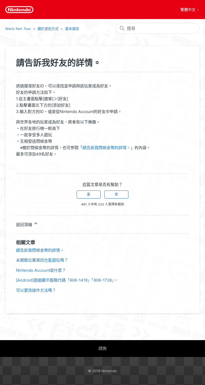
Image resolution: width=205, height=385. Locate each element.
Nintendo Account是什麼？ (41, 270)
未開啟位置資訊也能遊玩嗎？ (42, 260)
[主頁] (19, 9)
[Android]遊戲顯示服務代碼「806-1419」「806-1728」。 (67, 280)
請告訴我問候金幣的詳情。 (106, 147)
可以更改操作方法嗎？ (36, 290)
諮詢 (102, 348)
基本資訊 (72, 28)
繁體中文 (188, 9)
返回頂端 (24, 224)
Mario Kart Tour (18, 28)
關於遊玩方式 (48, 28)
